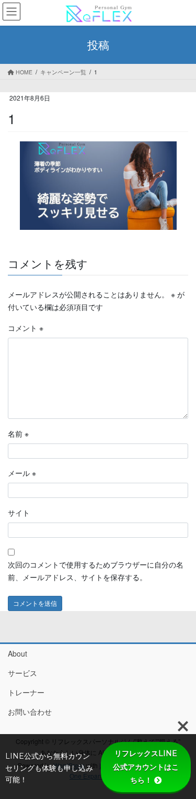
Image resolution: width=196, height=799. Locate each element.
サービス (22, 673)
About (17, 653)
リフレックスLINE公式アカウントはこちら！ (146, 766)
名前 (18, 433)
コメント (25, 328)
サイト (19, 512)
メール (22, 473)
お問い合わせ (30, 711)
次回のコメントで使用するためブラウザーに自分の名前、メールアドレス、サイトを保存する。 (95, 570)
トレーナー (26, 692)
